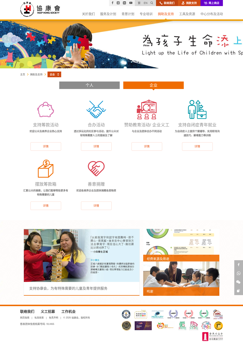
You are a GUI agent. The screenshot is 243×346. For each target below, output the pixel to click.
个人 (89, 85)
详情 (46, 146)
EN (145, 2)
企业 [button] (52, 74)
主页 (22, 74)
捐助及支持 (36, 74)
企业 (153, 85)
